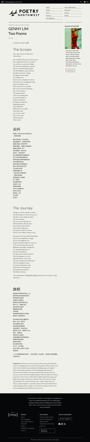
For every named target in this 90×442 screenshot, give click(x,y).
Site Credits (56, 439)
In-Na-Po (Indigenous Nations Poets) (46, 420)
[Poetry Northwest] (24, 12)
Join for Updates (65, 418)
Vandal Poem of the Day (47, 424)
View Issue (70, 70)
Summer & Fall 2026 (72, 26)
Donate (66, 13)
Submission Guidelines (28, 428)
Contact (23, 430)
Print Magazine (50, 18)
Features (48, 15)
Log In (87, 1)
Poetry (48, 10)
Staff (12, 38)
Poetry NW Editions (70, 7)
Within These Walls (31, 275)
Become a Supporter (44, 430)
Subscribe (67, 10)
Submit (66, 15)
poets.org (42, 426)
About (48, 7)
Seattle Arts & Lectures (46, 417)
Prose (47, 13)
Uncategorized (24, 25)
